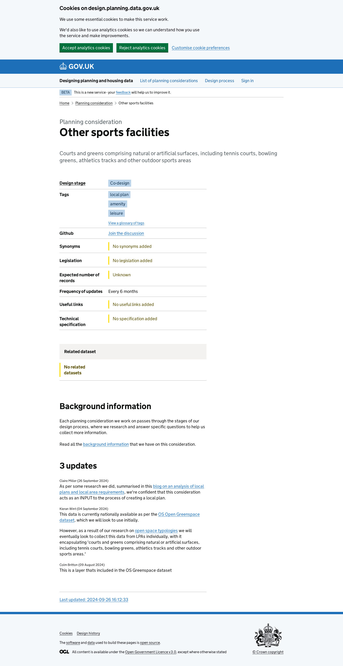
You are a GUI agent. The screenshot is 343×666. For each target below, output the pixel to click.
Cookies (66, 633)
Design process (219, 80)
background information (106, 444)
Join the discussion (126, 233)
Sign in (247, 80)
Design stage (72, 183)
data (91, 642)
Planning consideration (94, 103)
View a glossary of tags (126, 223)
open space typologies (156, 530)
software (73, 642)
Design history (88, 633)
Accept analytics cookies (86, 47)
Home (64, 103)
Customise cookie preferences (201, 48)
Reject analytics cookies (142, 47)
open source (150, 642)
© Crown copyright (268, 652)
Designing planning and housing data (96, 80)
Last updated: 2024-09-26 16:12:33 (94, 599)
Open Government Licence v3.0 (150, 652)
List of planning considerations (169, 80)
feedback (123, 92)
